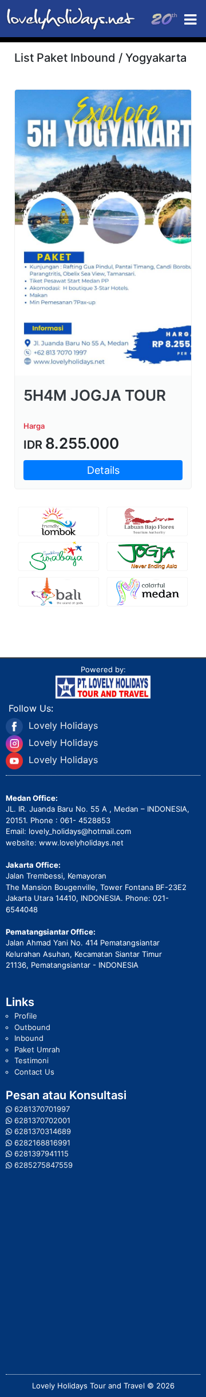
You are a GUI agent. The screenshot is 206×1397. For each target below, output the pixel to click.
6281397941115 (41, 1153)
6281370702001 (42, 1120)
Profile (25, 1015)
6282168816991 (42, 1142)
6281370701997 (42, 1108)
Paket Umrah (37, 1049)
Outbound (32, 1027)
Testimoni (31, 1060)
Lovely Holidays (63, 725)
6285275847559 (43, 1165)
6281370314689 (42, 1131)
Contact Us (34, 1071)
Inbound (28, 1038)
